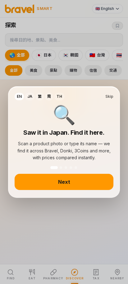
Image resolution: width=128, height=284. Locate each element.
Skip (109, 96)
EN (19, 96)
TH (59, 96)
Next (64, 182)
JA (29, 96)
